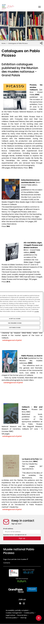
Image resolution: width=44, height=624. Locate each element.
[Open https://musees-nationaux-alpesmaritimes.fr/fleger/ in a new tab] (22, 582)
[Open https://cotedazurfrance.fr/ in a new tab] (32, 589)
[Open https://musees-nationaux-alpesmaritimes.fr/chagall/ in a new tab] (28, 573)
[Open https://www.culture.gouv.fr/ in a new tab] (13, 573)
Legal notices (10, 615)
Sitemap (23, 618)
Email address (8, 529)
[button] (39, 7)
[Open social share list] (41, 43)
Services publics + (12, 618)
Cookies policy (29, 613)
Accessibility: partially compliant (17, 610)
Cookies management (14, 613)
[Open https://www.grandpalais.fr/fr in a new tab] (16, 591)
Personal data (22, 615)
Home (4, 43)
